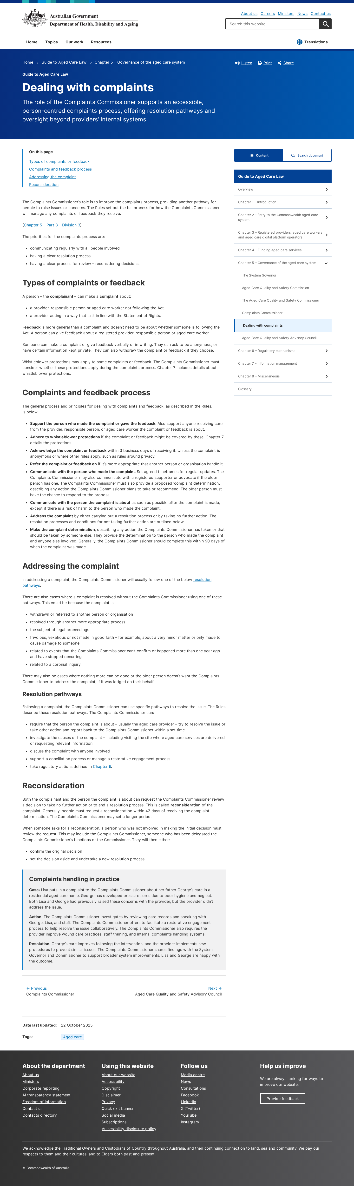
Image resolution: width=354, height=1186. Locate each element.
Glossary (245, 389)
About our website (118, 1074)
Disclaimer (111, 1095)
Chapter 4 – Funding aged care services (270, 250)
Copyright (111, 1088)
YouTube (189, 1115)
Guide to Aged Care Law (63, 62)
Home (32, 42)
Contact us (321, 13)
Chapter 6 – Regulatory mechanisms (266, 351)
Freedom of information (44, 1101)
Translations (316, 42)
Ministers (286, 13)
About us (249, 13)
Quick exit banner (118, 1108)
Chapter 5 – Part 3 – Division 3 (52, 225)
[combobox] (272, 23)
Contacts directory (39, 1115)
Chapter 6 (102, 766)
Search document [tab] (310, 155)
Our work (74, 42)
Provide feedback (283, 1098)
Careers (268, 13)
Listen (246, 62)
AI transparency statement (46, 1095)
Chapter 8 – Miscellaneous (259, 376)
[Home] (80, 18)
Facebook (190, 1095)
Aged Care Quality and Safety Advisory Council (279, 338)
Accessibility (113, 1081)
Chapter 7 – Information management (267, 363)
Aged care (72, 1036)
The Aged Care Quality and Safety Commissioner (280, 300)
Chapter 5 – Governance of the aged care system (140, 62)
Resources (101, 42)
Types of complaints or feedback (59, 161)
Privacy (108, 1101)
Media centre (193, 1074)
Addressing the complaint (52, 176)
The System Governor (259, 275)
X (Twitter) (190, 1108)
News (302, 13)
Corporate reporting (40, 1088)
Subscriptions (114, 1122)
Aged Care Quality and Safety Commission (275, 288)
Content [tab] (262, 155)
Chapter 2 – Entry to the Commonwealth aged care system (278, 217)
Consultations (193, 1088)
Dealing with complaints (263, 325)
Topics (51, 42)
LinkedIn (188, 1101)
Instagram (190, 1122)
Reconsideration (44, 184)
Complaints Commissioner (262, 313)
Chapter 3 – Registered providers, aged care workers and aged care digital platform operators (280, 234)
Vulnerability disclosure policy (129, 1128)
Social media (113, 1115)
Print (267, 62)
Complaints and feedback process (60, 169)
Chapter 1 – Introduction (257, 202)
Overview (245, 189)
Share (288, 62)
